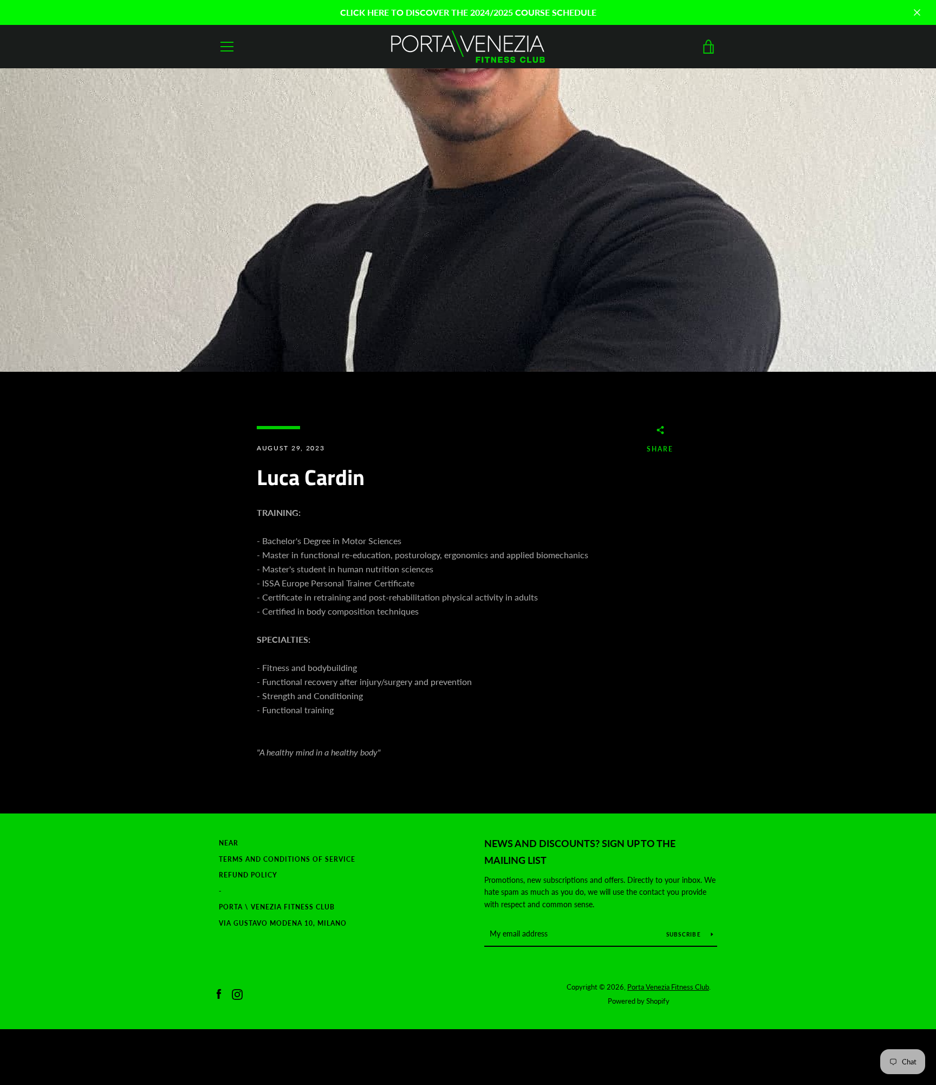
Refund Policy (248, 875)
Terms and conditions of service (287, 859)
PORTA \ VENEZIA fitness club (277, 907)
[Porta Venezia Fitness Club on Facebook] (218, 993)
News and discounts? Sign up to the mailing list (579, 851)
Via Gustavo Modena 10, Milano (283, 923)
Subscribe (684, 934)
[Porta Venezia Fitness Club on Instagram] (237, 993)
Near (228, 843)
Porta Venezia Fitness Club (668, 987)
